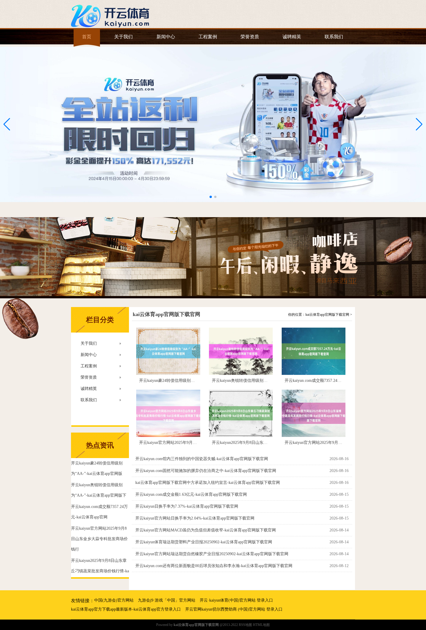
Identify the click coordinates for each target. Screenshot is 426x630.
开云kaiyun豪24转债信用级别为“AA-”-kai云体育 (181, 380)
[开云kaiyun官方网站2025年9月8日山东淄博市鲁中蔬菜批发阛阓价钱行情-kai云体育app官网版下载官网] (313, 413)
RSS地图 (245, 625)
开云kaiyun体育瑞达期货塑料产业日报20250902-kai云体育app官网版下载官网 (203, 542)
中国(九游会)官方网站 (114, 600)
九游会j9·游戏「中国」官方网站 (166, 600)
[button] (419, 124)
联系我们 (334, 36)
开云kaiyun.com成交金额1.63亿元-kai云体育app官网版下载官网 (191, 494)
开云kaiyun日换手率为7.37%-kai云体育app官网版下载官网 (186, 506)
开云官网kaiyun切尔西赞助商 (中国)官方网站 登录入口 (234, 609)
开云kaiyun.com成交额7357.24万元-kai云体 (322, 380)
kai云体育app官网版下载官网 (166, 314)
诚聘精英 (292, 36)
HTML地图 (261, 625)
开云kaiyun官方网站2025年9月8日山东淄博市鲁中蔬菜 (333, 442)
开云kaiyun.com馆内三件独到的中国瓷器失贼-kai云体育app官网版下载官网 (201, 459)
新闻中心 (165, 36)
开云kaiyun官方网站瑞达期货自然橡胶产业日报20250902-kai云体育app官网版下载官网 (211, 554)
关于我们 (123, 36)
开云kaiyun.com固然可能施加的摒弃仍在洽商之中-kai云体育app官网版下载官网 (205, 471)
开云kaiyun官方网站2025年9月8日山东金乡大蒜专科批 (187, 442)
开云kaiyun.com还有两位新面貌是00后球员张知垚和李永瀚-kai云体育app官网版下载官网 (213, 566)
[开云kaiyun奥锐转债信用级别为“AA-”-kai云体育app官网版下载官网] (241, 351)
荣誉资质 (250, 36)
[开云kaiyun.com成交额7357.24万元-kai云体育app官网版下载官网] (313, 351)
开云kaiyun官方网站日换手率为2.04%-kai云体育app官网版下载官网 (194, 518)
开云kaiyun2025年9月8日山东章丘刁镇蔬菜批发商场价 (260, 442)
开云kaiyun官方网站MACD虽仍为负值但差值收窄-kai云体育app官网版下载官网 (205, 530)
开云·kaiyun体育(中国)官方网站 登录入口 (236, 600)
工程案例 (208, 36)
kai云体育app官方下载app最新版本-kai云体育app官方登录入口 (126, 609)
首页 (86, 36)
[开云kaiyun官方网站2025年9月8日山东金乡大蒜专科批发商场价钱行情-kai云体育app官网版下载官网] (168, 413)
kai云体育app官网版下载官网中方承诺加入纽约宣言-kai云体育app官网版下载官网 (207, 482)
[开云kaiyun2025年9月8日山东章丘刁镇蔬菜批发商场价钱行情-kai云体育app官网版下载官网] (241, 413)
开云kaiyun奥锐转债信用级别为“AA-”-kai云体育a (255, 380)
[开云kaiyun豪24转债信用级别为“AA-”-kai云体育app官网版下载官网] (168, 351)
